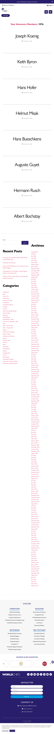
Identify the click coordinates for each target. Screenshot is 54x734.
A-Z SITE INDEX (27, 721)
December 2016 (35, 495)
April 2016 (33, 512)
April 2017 (33, 487)
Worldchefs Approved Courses (39, 617)
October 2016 (34, 499)
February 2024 (34, 315)
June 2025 (33, 281)
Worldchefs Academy (8, 359)
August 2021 (34, 378)
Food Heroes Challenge (39, 636)
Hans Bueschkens (27, 138)
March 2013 (34, 583)
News (4, 344)
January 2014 (34, 564)
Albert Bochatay (27, 216)
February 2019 (34, 441)
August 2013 (34, 575)
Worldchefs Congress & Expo (10, 361)
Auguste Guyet (27, 164)
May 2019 (33, 434)
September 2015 (35, 527)
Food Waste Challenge (39, 639)
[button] (50, 663)
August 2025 (34, 277)
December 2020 (35, 394)
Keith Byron (27, 61)
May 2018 (33, 459)
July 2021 (33, 380)
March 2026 (34, 262)
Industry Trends (7, 334)
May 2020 (33, 409)
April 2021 (33, 386)
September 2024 (35, 300)
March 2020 (34, 413)
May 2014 (33, 556)
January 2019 (34, 443)
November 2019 (35, 422)
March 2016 (34, 514)
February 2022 (34, 365)
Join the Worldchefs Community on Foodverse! (27, 2)
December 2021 (35, 369)
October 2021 (34, 373)
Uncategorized (6, 353)
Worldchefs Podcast (14, 639)
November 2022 (35, 346)
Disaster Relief (6, 313)
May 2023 (33, 334)
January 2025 (34, 292)
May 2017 (33, 485)
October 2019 (34, 424)
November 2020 (35, 397)
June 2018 (33, 457)
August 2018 (34, 453)
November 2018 (35, 447)
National (5, 342)
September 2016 (35, 501)
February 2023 (34, 340)
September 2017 (35, 476)
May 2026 (33, 258)
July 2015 (33, 531)
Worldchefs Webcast (14, 641)
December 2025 (35, 268)
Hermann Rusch (27, 190)
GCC (4, 323)
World (4, 355)
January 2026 (34, 266)
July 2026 (33, 254)
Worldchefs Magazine (14, 636)
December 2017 (35, 470)
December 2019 (35, 420)
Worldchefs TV (14, 644)
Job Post (5, 338)
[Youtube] (38, 674)
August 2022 (34, 352)
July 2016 (33, 506)
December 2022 (35, 344)
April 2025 (33, 285)
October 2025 (34, 273)
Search (4, 240)
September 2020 (35, 401)
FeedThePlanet (6, 317)
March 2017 (34, 489)
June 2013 (33, 579)
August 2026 (34, 252)
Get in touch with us (27, 709)
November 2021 (35, 371)
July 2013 (33, 577)
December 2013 (35, 567)
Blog (4, 294)
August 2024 (34, 302)
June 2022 (33, 357)
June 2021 (33, 382)
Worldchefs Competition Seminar (14, 623)
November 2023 (35, 321)
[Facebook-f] (28, 674)
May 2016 (33, 510)
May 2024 (33, 308)
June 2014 (33, 554)
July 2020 (33, 405)
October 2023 (34, 323)
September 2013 (35, 573)
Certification (6, 298)
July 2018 (33, 455)
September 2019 (35, 426)
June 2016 (33, 508)
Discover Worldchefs (8, 5)
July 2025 (33, 279)
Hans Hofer (26, 87)
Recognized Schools (39, 615)
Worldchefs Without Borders (10, 363)
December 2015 (35, 520)
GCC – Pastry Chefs (8, 325)
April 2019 (33, 436)
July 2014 (33, 552)
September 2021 (35, 376)
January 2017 (34, 493)
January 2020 (34, 417)
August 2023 (34, 327)
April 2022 (33, 361)
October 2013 (34, 571)
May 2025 (33, 283)
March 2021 (34, 388)
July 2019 (33, 430)
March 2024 (34, 313)
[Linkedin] (34, 674)
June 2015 (33, 533)
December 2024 (35, 294)
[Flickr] (47, 674)
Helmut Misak (27, 113)
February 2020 (34, 415)
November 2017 (35, 472)
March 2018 (34, 464)
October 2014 (34, 546)
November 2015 (35, 522)
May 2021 (33, 384)
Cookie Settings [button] (5, 730)
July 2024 (33, 304)
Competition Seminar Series (14, 615)
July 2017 (33, 480)
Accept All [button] (12, 730)
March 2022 (34, 363)
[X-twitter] (41, 674)
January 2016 (34, 518)
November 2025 (35, 271)
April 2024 (33, 310)
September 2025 (35, 275)
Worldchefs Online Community (15, 633)
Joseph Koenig (27, 35)
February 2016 (34, 516)
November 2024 (35, 296)
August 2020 (34, 403)
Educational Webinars (39, 625)
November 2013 (35, 569)
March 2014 (34, 560)
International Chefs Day (8, 336)
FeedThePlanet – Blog (8, 319)
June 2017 (33, 483)
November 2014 (35, 543)
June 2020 (33, 407)
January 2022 (34, 367)
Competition (6, 302)
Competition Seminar (8, 304)
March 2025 (34, 287)
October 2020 (34, 399)
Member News (6, 340)
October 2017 (34, 474)
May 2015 (33, 535)
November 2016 (35, 497)
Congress (5, 307)
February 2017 (34, 491)
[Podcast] (44, 674)
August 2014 (34, 550)
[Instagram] (31, 674)
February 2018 (34, 466)
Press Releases (6, 349)
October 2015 (34, 525)
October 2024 (34, 298)
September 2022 (35, 350)
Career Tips (6, 296)
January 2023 (34, 342)
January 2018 (34, 468)
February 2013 (34, 585)
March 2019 (34, 438)
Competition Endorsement (15, 617)
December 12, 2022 (28, 41)
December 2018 (35, 445)
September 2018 (35, 451)
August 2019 (34, 428)
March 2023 (34, 338)
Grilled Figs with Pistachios (9, 263)
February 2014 (34, 562)
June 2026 (33, 256)
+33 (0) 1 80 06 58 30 (27, 711)
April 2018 (33, 462)
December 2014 (35, 541)
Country (5, 309)
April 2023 (33, 336)
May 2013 (33, 581)
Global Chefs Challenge (8, 332)
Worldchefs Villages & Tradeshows (14, 647)
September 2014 (35, 548)
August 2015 (34, 529)
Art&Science (6, 292)
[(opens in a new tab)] (15, 664)
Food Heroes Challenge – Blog (10, 321)
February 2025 (34, 289)
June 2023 (33, 331)
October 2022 (34, 348)
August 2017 (34, 478)
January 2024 (34, 317)
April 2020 (33, 411)
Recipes (5, 351)
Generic (5, 330)
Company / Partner (7, 300)
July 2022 (33, 355)
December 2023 (35, 319)
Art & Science (39, 623)
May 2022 (33, 359)
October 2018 (34, 449)
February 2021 (34, 390)
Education (5, 315)
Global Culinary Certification (39, 612)
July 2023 (33, 329)
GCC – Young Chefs (8, 328)
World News (6, 357)
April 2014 (33, 558)
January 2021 (34, 392)
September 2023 (35, 325)
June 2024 (33, 306)
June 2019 (33, 432)
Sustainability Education (39, 633)
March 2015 (34, 539)
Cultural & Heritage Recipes (10, 311)
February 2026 (34, 264)
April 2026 (33, 260)
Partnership (6, 346)
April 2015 (33, 537)
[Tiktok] (50, 674)
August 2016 (34, 504)
